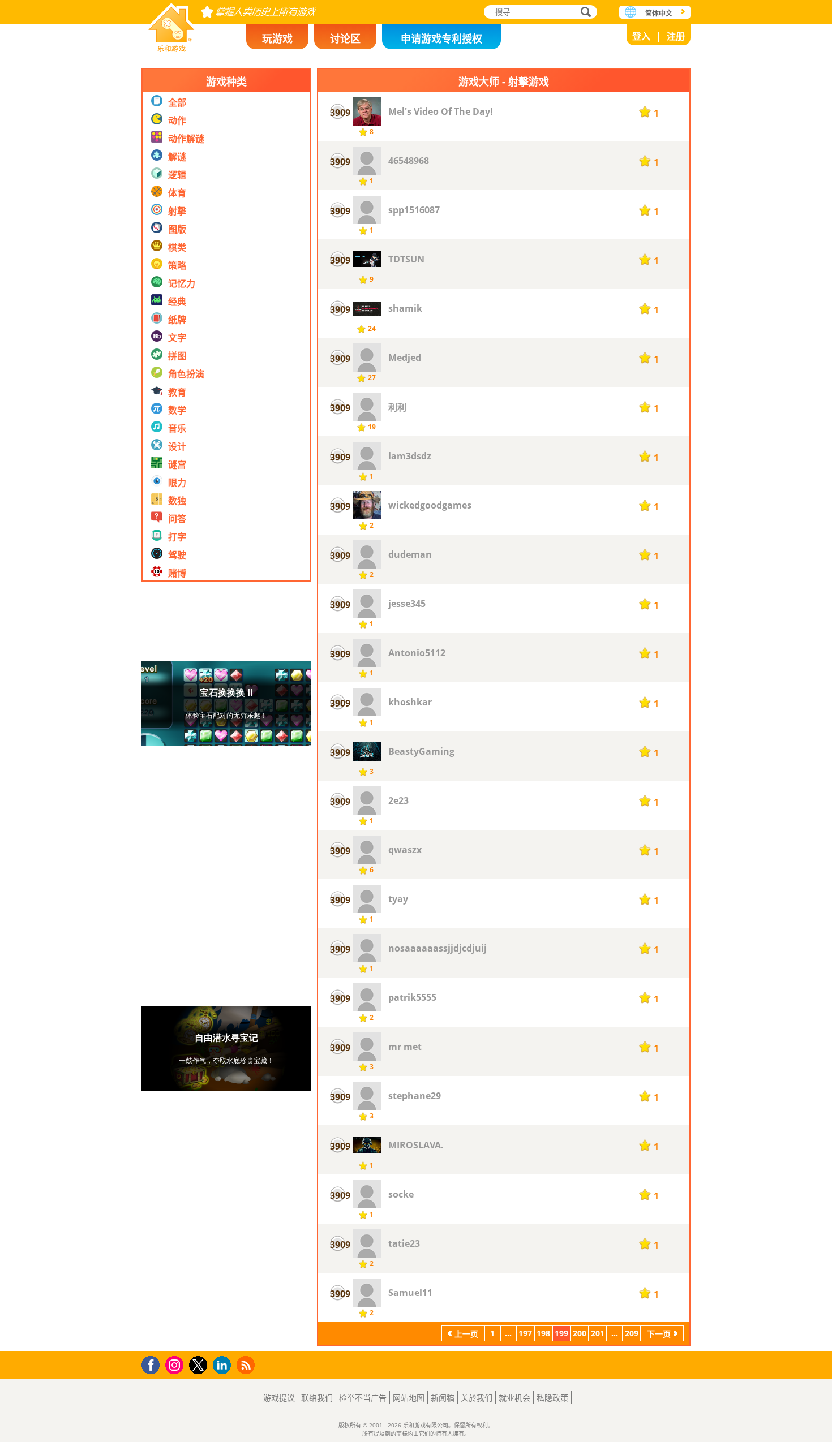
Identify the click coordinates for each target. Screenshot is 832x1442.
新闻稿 (442, 1397)
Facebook (154, 1363)
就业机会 (514, 1397)
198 (543, 1333)
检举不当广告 (363, 1397)
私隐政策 (552, 1397)
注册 (676, 36)
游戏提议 (279, 1397)
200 (579, 1333)
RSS (247, 1365)
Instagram (176, 1364)
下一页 (659, 1333)
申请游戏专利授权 (441, 38)
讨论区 (345, 38)
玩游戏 (277, 38)
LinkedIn (224, 1365)
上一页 (466, 1333)
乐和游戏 (171, 24)
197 (525, 1333)
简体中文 (658, 13)
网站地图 (408, 1397)
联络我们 (317, 1397)
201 (597, 1333)
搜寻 (584, 13)
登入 (641, 36)
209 (631, 1333)
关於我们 (476, 1397)
